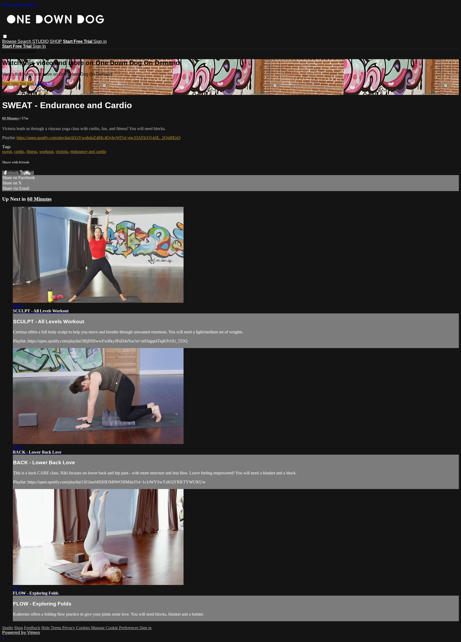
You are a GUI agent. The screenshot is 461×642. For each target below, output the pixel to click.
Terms (56, 627)
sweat (7, 151)
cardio (19, 151)
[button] (5, 36)
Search (25, 41)
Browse (10, 41)
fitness (31, 151)
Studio (7, 627)
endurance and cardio (88, 151)
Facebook (11, 172)
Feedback (32, 627)
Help (46, 627)
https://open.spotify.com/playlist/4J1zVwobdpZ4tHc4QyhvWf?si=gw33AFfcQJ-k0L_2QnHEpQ (99, 137)
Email (29, 172)
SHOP (56, 41)
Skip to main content (19, 4)
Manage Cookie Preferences (115, 627)
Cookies (83, 627)
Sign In (39, 46)
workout (46, 151)
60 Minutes (10, 118)
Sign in (100, 41)
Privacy (69, 627)
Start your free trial (18, 83)
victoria (61, 151)
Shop (18, 627)
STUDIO (40, 41)
